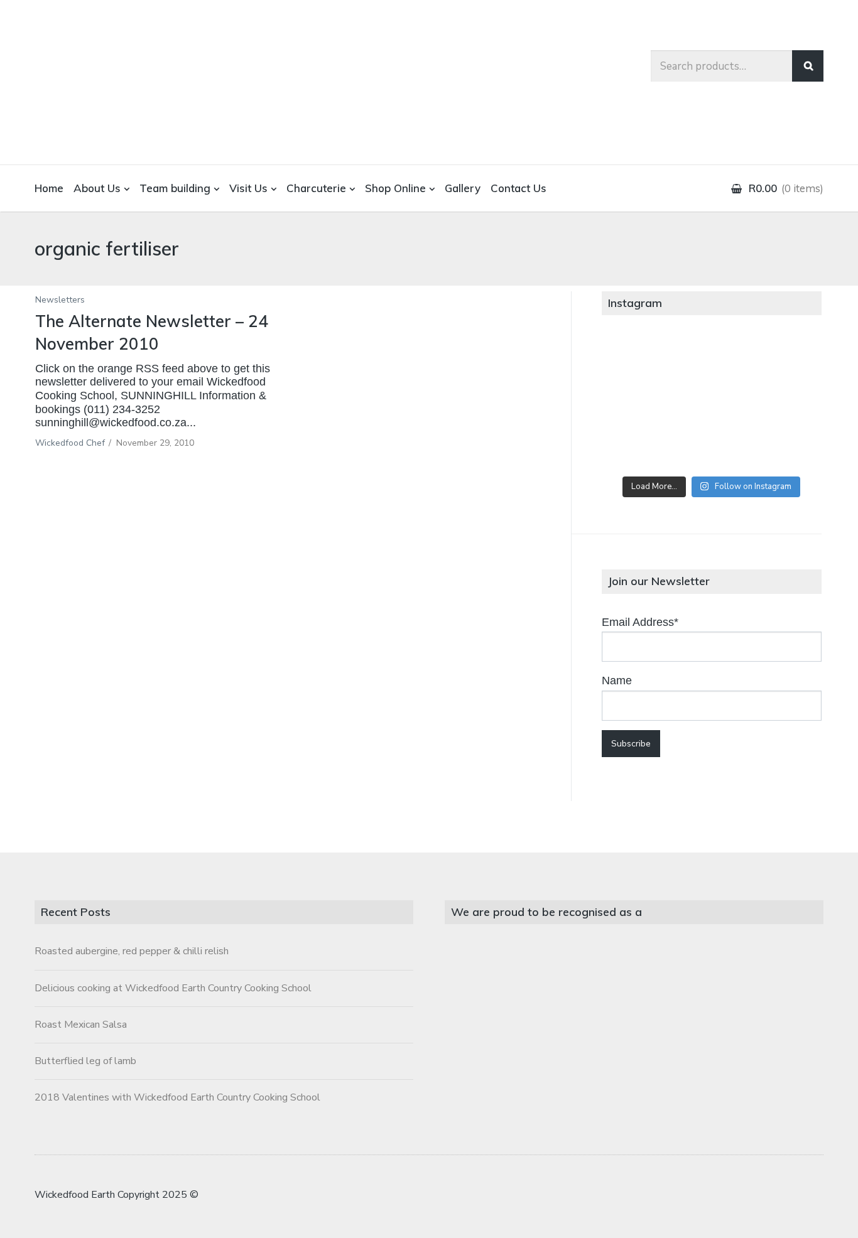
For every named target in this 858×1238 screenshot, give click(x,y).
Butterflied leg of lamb (85, 1061)
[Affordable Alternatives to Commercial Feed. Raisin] (711, 404)
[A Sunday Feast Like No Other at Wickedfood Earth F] (785, 445)
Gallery (463, 188)
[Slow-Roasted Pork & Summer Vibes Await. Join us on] (711, 362)
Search (807, 66)
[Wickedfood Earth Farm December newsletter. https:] (638, 362)
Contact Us (518, 188)
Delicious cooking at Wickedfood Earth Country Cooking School (173, 988)
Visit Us (248, 188)
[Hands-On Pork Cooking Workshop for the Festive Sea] (785, 362)
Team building (174, 188)
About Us (97, 188)
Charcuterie (316, 188)
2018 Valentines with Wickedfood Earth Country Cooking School (177, 1097)
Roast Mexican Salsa (81, 1024)
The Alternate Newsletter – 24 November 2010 (151, 332)
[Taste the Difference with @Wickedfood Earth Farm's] (638, 445)
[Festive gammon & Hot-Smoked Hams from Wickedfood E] (711, 445)
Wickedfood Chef (70, 443)
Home (49, 188)
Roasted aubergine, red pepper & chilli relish (132, 951)
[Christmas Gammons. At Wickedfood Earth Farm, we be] (785, 404)
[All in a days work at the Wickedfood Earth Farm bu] (638, 404)
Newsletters (60, 300)
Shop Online (395, 188)
